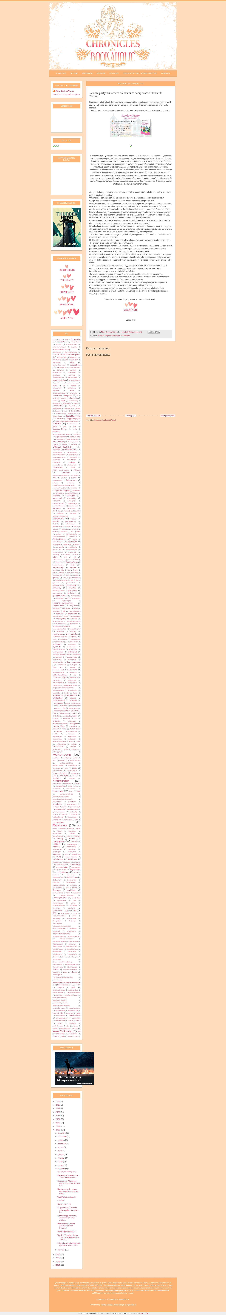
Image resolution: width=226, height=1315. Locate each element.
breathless (77, 434)
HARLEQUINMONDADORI (63, 603)
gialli (72, 580)
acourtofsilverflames (59, 347)
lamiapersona (72, 680)
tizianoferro (56, 972)
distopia (75, 526)
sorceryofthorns (58, 893)
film (68, 570)
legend (75, 693)
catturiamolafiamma (59, 454)
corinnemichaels (72, 493)
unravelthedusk (60, 1010)
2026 (66, 339)
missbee (73, 746)
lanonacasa (56, 685)
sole (67, 887)
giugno (61, 1154)
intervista (73, 636)
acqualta (74, 347)
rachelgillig (73, 812)
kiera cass (57, 667)
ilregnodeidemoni (75, 629)
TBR (74, 911)
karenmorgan (57, 659)
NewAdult (56, 778)
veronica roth (58, 1013)
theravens (65, 957)
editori (78, 531)
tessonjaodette (71, 918)
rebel (76, 820)
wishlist (75, 1026)
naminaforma (72, 765)
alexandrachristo (75, 367)
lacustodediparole (58, 672)
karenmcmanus (71, 657)
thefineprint (56, 931)
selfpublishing (62, 872)
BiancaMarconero (73, 416)
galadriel (75, 575)
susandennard (57, 910)
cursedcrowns (73, 506)
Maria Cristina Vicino (64, 91)
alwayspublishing (59, 380)
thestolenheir (57, 959)
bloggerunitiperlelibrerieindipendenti (67, 421)
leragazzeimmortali (59, 700)
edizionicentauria (71, 534)
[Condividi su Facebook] (156, 332)
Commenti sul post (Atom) (105, 420)
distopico (55, 529)
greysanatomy (57, 593)
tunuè (73, 987)
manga (64, 729)
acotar (58, 344)
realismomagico (72, 817)
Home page (61, 73)
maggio (61, 1158)
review (72, 839)
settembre (62, 1144)
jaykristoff (56, 647)
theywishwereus (58, 967)
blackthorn (60, 418)
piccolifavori (72, 801)
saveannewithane (61, 864)
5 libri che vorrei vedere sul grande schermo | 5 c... (68, 1244)
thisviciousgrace (72, 967)
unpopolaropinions (74, 1008)
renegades (77, 836)
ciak (54, 478)
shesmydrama (71, 880)
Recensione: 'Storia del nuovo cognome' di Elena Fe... (68, 1183)
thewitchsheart (57, 964)
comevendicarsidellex (60, 488)
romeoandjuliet (71, 846)
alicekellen (73, 370)
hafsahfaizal (59, 598)
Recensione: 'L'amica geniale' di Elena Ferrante (66, 1226)
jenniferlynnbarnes (58, 649)
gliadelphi (72, 588)
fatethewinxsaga (58, 565)
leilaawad (73, 698)
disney (68, 526)
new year (74, 776)
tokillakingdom (57, 975)
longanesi (56, 721)
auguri (63, 401)
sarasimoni (76, 862)
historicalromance (74, 611)
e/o (72, 532)
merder (71, 741)
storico (73, 903)
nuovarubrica (60, 786)
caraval (55, 444)
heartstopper (66, 608)
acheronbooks (75, 342)
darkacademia (68, 511)
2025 (60, 339)
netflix (54, 776)
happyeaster (76, 598)
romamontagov (72, 844)
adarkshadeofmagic (71, 352)
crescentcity (72, 498)
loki (76, 718)
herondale (56, 611)
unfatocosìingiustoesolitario (61, 1005)
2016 (58, 1258)
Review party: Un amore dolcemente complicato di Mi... (67, 1191)
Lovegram (74, 724)
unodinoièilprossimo (59, 1008)
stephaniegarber (58, 903)
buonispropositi (73, 442)
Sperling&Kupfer (59, 898)
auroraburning (73, 401)
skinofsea (73, 885)
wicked (78, 1021)
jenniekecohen (71, 647)
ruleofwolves (72, 852)
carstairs (74, 444)
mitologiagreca (57, 752)
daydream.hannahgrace (60, 516)
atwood (55, 401)
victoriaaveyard (60, 1015)
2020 (58, 1123)
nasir (66, 768)
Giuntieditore (71, 585)
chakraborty (57, 462)
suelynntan (56, 908)
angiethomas (72, 388)
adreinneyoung (61, 357)
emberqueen (57, 544)
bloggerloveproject (73, 419)
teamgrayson (65, 913)
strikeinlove (73, 905)
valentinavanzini (73, 1010)
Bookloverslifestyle (60, 429)
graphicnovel (72, 590)
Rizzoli (56, 844)
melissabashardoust (59, 741)
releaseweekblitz (58, 836)
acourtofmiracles (71, 344)
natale (74, 768)
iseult (54, 639)
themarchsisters (58, 949)
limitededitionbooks (70, 716)
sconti (64, 869)
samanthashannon (71, 857)
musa (54, 760)
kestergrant (73, 665)
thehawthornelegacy (73, 936)
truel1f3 (78, 985)
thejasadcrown (73, 941)
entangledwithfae (71, 549)
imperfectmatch (58, 634)
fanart (70, 560)
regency (59, 831)
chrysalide (74, 475)
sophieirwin (71, 890)
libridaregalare (73, 708)
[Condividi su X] (153, 332)
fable (65, 557)
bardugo (77, 408)
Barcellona (68, 408)
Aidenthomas (57, 360)
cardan (64, 444)
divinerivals (65, 529)
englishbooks (73, 547)
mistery (66, 749)
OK (147, 1313)
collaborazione (57, 480)
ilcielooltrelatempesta (73, 621)
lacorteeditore (72, 670)
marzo (61, 1165)
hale (67, 598)
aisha (66, 360)
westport (70, 1021)
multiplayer (56, 758)
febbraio (61, 1169)
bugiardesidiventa (72, 439)
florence (61, 572)
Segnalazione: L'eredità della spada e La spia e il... (68, 1210)
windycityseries (58, 1026)
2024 (58, 1108)
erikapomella (72, 552)
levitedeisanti (76, 703)
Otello (78, 791)
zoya (76, 1036)
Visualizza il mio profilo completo (66, 94)
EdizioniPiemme (59, 539)
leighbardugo (57, 698)
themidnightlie (57, 951)
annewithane (57, 395)
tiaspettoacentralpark (70, 969)
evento (75, 554)
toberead (74, 972)
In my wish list (72, 634)
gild (77, 580)
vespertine (69, 1013)
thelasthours (72, 944)
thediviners (73, 928)
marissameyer (70, 734)
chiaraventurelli (57, 467)
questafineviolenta (72, 809)
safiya (66, 854)
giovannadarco (71, 583)
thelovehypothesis (72, 946)
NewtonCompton (104, 336)
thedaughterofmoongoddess (62, 926)
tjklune (65, 972)
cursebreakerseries (59, 506)
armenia (55, 398)
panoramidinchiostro (66, 794)
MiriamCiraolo (58, 747)
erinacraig (56, 554)
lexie (56, 705)
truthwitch (61, 987)
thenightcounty (57, 954)
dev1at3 (55, 524)
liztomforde (66, 718)
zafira (63, 1036)
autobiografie (67, 403)
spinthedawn (76, 898)
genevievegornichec (61, 580)
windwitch (72, 1023)
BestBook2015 (75, 411)
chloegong (77, 470)
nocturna (77, 783)
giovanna (56, 583)
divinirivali (75, 529)
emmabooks (60, 547)
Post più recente (93, 416)
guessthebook (75, 595)
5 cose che (75, 339)
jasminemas (72, 644)
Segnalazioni (75, 869)
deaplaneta (73, 519)
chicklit (73, 467)
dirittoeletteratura (58, 526)
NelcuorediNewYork (60, 773)
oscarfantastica (71, 789)
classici (74, 478)
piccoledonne (57, 801)
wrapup (75, 1028)
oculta (70, 786)
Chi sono (74, 73)
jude (68, 654)
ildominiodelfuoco (60, 624)
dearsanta (56, 521)
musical (61, 760)
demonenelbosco (70, 521)
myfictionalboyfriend (66, 763)
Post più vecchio (168, 416)
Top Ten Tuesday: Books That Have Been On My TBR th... (68, 1237)
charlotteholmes (58, 465)
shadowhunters (72, 877)
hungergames (61, 619)
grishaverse (72, 593)
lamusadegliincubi (58, 682)
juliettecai (58, 657)
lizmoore (55, 718)
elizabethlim (72, 542)
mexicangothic (61, 744)
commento (74, 488)
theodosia (56, 957)
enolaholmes (57, 549)
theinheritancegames (59, 941)
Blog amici (114, 73)
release (72, 834)
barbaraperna (57, 408)
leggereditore (58, 695)
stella (74, 900)
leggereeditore (72, 695)
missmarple (56, 749)
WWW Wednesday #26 (67, 1197)
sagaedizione (76, 854)
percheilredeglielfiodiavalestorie (62, 799)
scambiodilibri (75, 864)
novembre (62, 1136)
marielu (55, 734)
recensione (58, 822)
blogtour (57, 423)
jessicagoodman (58, 652)
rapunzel (64, 814)
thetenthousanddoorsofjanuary (62, 962)
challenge (71, 462)
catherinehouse (72, 452)
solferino (75, 887)
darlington (60, 513)
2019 (58, 1126)
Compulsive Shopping (61, 490)
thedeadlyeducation (59, 928)
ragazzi (55, 814)
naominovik (56, 768)
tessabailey (56, 918)
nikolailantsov (57, 783)
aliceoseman (57, 372)
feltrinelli (73, 567)
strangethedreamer (59, 905)
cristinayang (71, 501)
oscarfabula (56, 789)
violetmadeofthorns (62, 1018)
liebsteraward (64, 713)
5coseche (61, 342)
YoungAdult (60, 1034)
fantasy (77, 560)
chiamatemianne (72, 465)
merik (78, 741)
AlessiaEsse (75, 365)
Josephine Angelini (59, 654)
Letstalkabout (58, 703)
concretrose (76, 490)
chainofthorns (71, 460)
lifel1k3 (74, 713)
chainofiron (56, 460)
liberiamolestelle (75, 705)
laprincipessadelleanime (70, 685)
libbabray (64, 705)
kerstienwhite (62, 665)
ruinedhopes (57, 852)
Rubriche (101, 73)
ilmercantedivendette (59, 629)
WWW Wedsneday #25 (67, 1231)
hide (64, 611)
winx (67, 1026)
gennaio (61, 1250)
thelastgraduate (58, 944)
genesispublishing (74, 578)
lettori (68, 703)
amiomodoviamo (72, 383)
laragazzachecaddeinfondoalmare (63, 688)
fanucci (58, 562)
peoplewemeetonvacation (61, 796)
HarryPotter (73, 606)
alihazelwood (72, 372)
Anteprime (68, 396)
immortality (73, 631)
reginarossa (72, 831)
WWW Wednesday (62, 1031)
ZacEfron (56, 1036)
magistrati (56, 729)
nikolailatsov (68, 783)
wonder (55, 1028)
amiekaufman (59, 383)
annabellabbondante (59, 393)
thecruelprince (57, 923)
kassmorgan (72, 659)
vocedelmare (76, 1018)
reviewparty (125, 336)
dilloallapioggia (70, 524)
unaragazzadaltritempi (60, 998)
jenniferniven (73, 649)
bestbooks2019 (73, 413)
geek (64, 578)
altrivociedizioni (72, 377)
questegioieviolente (59, 812)
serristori (55, 875)
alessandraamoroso (59, 365)
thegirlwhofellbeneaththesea (61, 933)
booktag (56, 431)
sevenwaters (71, 875)
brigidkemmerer (61, 437)
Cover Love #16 (64, 1204)
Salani (58, 857)
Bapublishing (73, 406)
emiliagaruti (67, 544)
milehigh (74, 744)
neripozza (74, 773)
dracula (55, 531)
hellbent (75, 608)
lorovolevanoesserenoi (60, 723)
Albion (72, 362)
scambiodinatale (62, 867)
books (75, 429)
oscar (76, 786)
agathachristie (73, 357)
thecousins (72, 921)
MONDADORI (62, 754)
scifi (57, 869)
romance (56, 847)
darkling (77, 511)
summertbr (71, 908)
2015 (58, 1261)
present (64, 807)
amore (55, 385)
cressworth (56, 501)
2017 (58, 1254)
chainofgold (73, 457)
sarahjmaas (72, 859)
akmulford (74, 360)
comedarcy (70, 483)
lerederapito (73, 700)
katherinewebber (58, 662)
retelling (60, 839)
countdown (56, 495)
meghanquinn (72, 736)
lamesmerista (57, 680)
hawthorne (56, 608)
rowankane (72, 849)
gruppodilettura (59, 595)
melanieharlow (57, 739)
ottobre (61, 1140)
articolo (63, 398)
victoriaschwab (74, 1016)
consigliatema (59, 493)
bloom (55, 426)
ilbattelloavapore (58, 621)
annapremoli (73, 393)
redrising (71, 828)
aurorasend (56, 403)
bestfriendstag (57, 416)
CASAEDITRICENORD (62, 447)
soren (68, 893)
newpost (72, 778)
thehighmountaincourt (66, 939)
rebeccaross (68, 820)
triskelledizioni (62, 985)
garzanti (56, 578)
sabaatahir (57, 854)
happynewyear (66, 601)
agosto (61, 1147)
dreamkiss (64, 531)
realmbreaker (57, 820)
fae (75, 557)
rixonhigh (75, 841)
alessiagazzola (61, 367)
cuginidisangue (72, 503)
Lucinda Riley (58, 726)
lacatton (72, 667)
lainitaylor (56, 677)
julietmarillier (76, 654)
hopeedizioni (57, 616)
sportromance (61, 900)
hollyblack (59, 613)
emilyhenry (76, 544)
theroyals (75, 957)
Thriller (55, 970)
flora (54, 572)
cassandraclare (69, 449)
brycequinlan (59, 439)
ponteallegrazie (72, 804)
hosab (66, 616)
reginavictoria (57, 833)
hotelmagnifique (75, 616)
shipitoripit (56, 882)
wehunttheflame (60, 1021)
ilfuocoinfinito (74, 624)
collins (55, 483)
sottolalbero (76, 893)
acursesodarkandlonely (61, 349)
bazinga (57, 411)
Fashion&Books (72, 562)
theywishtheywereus (71, 964)
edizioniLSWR (73, 536)
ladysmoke (73, 672)
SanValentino (58, 859)
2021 (54, 339)
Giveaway (57, 588)
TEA (54, 913)
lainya (64, 677)
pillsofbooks (57, 804)
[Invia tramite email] (149, 332)
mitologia (75, 749)
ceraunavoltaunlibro (59, 457)
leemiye (66, 693)
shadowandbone (58, 877)
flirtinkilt (75, 570)
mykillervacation (58, 765)
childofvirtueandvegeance (61, 470)
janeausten (57, 644)
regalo (78, 828)
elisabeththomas (58, 542)
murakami (66, 758)
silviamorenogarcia (59, 885)
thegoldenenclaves (59, 936)
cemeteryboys (73, 454)
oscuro (71, 791)
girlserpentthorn (58, 585)
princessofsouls (75, 807)
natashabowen (57, 771)
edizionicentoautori (59, 536)
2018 (58, 1130)
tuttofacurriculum (58, 992)
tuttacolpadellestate (59, 990)
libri (64, 708)
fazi (72, 565)
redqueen (63, 828)
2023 (58, 1112)
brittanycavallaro (75, 437)
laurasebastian (72, 690)
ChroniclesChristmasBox (61, 475)
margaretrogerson (71, 731)
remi (68, 836)
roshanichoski (57, 849)
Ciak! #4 (60, 1200)
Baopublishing (58, 406)
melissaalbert (72, 739)
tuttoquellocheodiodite (73, 992)
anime (72, 390)
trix (72, 985)
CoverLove (70, 495)
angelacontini (57, 388)
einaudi (75, 539)
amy (64, 385)
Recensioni (87, 73)
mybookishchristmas (73, 760)
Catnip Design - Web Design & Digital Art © (118, 1305)
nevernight (64, 776)
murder (75, 758)
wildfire (60, 1023)
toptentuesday (57, 980)
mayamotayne (57, 736)
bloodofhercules (72, 424)
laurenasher (56, 693)
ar (77, 395)
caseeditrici (56, 449)
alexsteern (60, 370)
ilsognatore (60, 631)
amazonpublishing (74, 380)
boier (64, 426)
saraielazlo (56, 862)
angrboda (56, 390)
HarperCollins (58, 606)
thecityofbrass (57, 921)
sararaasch (66, 862)
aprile (60, 1161)
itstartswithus (59, 642)
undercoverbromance (60, 1000)
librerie (57, 708)
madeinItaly (73, 726)
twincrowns (58, 995)
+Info (141, 1313)
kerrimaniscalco (73, 662)
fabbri (55, 557)
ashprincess (73, 398)
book (74, 426)
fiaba (62, 570)
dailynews (56, 508)
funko (67, 575)
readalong (74, 814)
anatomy (74, 385)
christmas (66, 472)
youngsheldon (73, 1034)
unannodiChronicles (71, 995)
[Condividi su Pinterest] (158, 332)
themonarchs (72, 951)
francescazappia (72, 572)
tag (66, 911)
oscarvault (58, 791)
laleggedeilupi (74, 677)
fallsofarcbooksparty (59, 560)
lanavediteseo (72, 682)
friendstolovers (57, 575)
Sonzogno (56, 890)
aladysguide (56, 362)
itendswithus (63, 639)
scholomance (76, 867)
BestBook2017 (60, 413)
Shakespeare (57, 880)
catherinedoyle (57, 452)
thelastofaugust (58, 946)
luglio (60, 1151)
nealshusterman (72, 771)
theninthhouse (72, 954)
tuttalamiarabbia (73, 990)
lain (75, 675)
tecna (75, 913)
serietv (76, 872)
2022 (58, 1116)
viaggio (78, 1013)
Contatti (165, 73)
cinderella (64, 478)
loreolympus (72, 721)
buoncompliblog (59, 442)
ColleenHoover (71, 480)
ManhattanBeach (75, 729)
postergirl (56, 807)
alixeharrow (56, 375)
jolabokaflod (72, 652)
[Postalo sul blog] (151, 332)
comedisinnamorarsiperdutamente (63, 485)
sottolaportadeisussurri (66, 895)
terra (74, 916)
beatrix (66, 411)
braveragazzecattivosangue (62, 434)
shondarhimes (71, 882)
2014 (58, 1265)
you (79, 1031)
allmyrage (72, 375)
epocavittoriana (58, 552)
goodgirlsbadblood (58, 590)
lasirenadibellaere (58, 690)
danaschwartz (71, 508)
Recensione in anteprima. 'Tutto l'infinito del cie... (68, 1176)
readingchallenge (58, 817)
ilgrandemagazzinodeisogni (61, 626)
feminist (55, 570)
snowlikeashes (57, 887)
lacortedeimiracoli (58, 670)
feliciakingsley (58, 567)
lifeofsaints (56, 716)
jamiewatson (74, 642)
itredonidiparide (75, 639)
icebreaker (73, 618)
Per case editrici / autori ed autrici (140, 73)
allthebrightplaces (58, 377)
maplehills (59, 731)
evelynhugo (66, 554)
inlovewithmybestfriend (60, 636)
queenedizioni (59, 809)
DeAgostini (58, 518)
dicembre (62, 1133)
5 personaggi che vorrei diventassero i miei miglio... (67, 1218)
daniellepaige (57, 511)
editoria (58, 534)
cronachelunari (58, 503)
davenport (73, 513)
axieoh (76, 403)
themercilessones (72, 949)
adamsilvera (57, 352)
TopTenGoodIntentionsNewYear (63, 977)
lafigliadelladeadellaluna (60, 675)
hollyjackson (72, 613)
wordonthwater (65, 1028)
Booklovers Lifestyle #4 (67, 1172)
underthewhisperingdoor (60, 1003)
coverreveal (57, 498)
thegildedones (71, 931)
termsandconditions (59, 916)
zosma (69, 1036)
